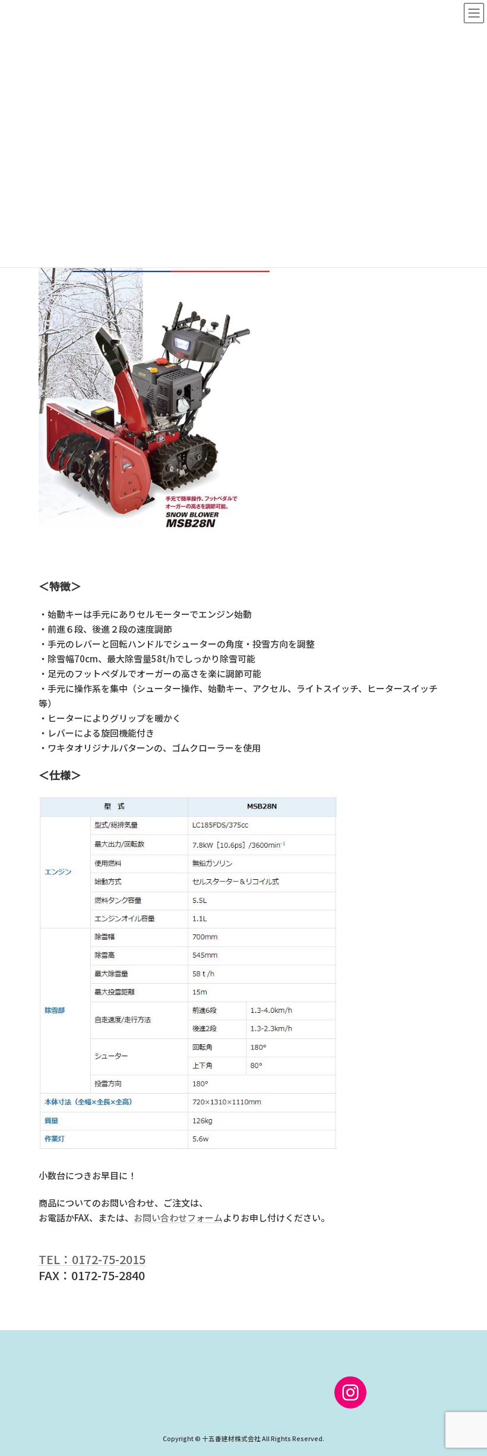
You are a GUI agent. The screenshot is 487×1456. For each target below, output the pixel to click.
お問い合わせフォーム (178, 1217)
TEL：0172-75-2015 (92, 1259)
